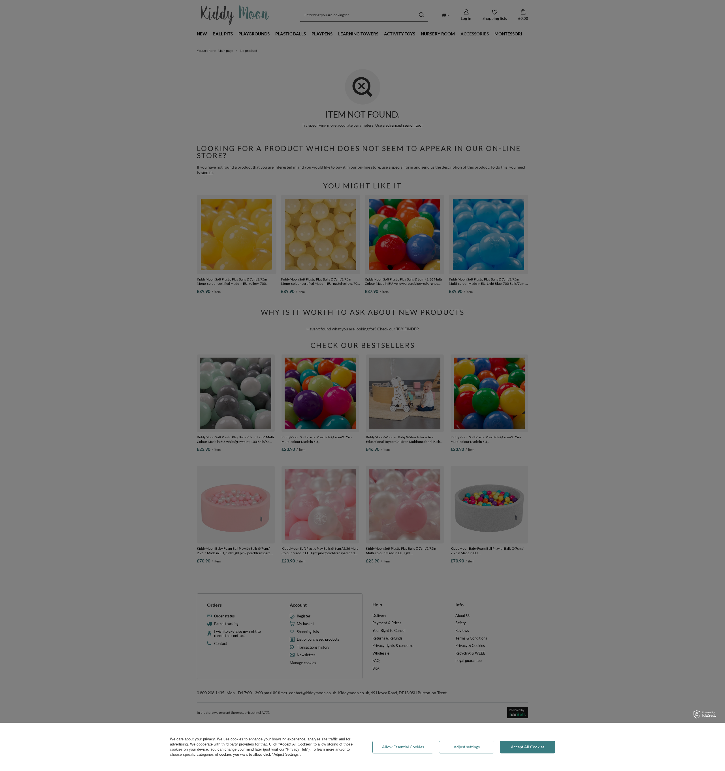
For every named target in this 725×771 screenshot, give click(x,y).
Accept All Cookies (527, 746)
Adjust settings (467, 746)
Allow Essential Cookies (403, 746)
